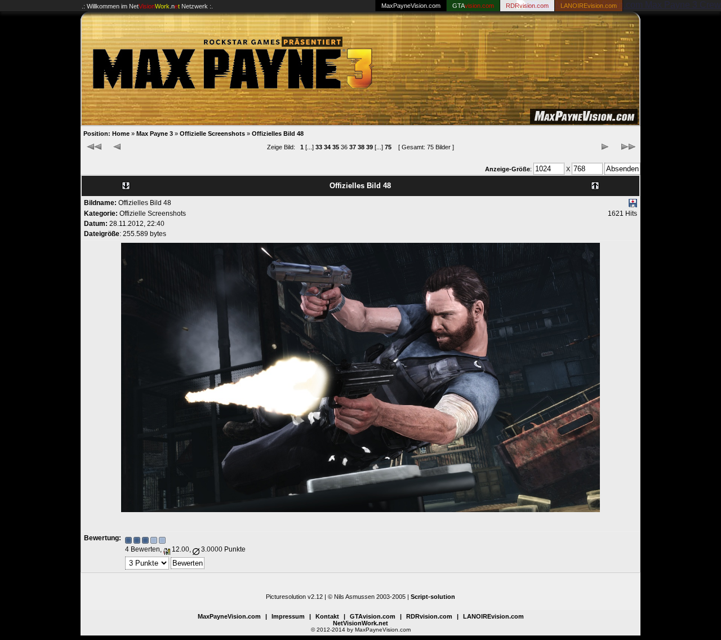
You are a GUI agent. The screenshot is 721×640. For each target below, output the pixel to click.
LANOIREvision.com (493, 616)
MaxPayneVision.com (410, 5)
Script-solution (433, 596)
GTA (473, 5)
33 (318, 147)
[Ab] (126, 183)
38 (361, 147)
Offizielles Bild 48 (278, 133)
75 (388, 147)
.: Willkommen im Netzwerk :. (147, 6)
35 (335, 147)
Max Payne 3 (154, 133)
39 (369, 147)
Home (121, 133)
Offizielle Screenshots (212, 133)
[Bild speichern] (633, 205)
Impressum (288, 616)
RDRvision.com (429, 616)
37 (352, 147)
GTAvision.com (372, 616)
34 (327, 147)
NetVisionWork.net (360, 623)
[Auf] (595, 183)
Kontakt (327, 616)
